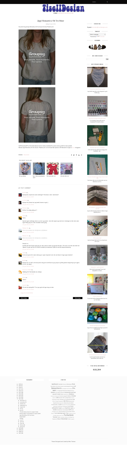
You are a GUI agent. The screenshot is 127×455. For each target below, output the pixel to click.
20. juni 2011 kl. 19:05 (28, 257)
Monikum (24, 208)
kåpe (65, 399)
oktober (22, 404)
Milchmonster (71, 401)
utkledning (66, 417)
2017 (20, 389)
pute (60, 404)
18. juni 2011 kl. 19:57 (28, 197)
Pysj (62, 404)
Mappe (57, 401)
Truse (63, 415)
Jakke (57, 397)
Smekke (55, 409)
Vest (73, 417)
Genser (53, 392)
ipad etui (54, 397)
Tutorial (55, 417)
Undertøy (62, 417)
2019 (20, 386)
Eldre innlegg (77, 298)
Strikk (72, 409)
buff (75, 386)
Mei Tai (66, 401)
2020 (20, 384)
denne (73, 147)
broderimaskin (67, 386)
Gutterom (62, 392)
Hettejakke (57, 396)
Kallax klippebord (97, 296)
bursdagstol (64, 388)
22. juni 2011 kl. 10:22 (28, 289)
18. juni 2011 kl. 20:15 (28, 204)
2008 (20, 431)
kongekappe (54, 399)
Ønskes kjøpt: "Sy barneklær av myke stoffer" (30, 413)
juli (21, 408)
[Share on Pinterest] (76, 155)
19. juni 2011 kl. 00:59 (28, 224)
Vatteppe (70, 417)
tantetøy (59, 413)
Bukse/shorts (56, 388)
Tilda (67, 413)
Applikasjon (55, 384)
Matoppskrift (60, 401)
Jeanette (24, 285)
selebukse (72, 404)
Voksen (59, 419)
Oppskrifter (61, 403)
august (21, 407)
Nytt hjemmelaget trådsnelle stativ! (97, 118)
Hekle (62, 394)
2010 (20, 428)
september (22, 405)
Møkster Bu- (25, 228)
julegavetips (68, 397)
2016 (20, 390)
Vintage (21, 418)
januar (21, 426)
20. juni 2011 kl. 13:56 (28, 240)
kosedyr (58, 399)
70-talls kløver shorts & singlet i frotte (29, 412)
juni (21, 410)
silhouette (55, 408)
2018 (20, 387)
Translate (102, 36)
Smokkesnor (60, 409)
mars (21, 423)
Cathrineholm (69, 388)
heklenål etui (66, 394)
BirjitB (23, 260)
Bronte (72, 386)
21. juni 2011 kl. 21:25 (28, 282)
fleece (73, 390)
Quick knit (66, 404)
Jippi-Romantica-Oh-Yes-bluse (27, 415)
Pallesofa (66, 403)
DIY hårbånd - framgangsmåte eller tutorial (97, 208)
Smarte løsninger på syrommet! (97, 325)
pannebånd (71, 403)
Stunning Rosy (62, 411)
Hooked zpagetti (63, 396)
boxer (62, 386)
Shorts (71, 406)
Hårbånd (69, 396)
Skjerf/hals (67, 408)
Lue (73, 399)
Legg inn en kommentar (27, 293)
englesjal (60, 390)
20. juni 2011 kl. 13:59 (28, 249)
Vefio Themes (72, 441)
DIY (57, 390)
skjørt (71, 408)
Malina (53, 401)
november (22, 402)
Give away (57, 392)
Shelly (68, 406)
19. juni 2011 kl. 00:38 (28, 212)
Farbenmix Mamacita (67, 390)
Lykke (23, 215)
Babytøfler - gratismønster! (97, 267)
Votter (69, 419)
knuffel (24, 192)
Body (73, 384)
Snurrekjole (65, 409)
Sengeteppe (65, 406)
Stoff (70, 409)
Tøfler (59, 417)
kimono (72, 397)
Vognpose (54, 419)
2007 (20, 433)
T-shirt (55, 413)
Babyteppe (69, 384)
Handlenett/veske (69, 392)
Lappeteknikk (69, 399)
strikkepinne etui (55, 411)
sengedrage (55, 406)
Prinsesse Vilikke (26, 269)
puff (58, 404)
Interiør (74, 396)
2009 (20, 430)
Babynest (65, 384)
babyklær (61, 384)
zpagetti (72, 419)
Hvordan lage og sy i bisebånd (97, 147)
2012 (20, 397)
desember (22, 400)
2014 (20, 394)
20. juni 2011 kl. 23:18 (28, 274)
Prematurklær (54, 404)
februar (22, 425)
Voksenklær (26, 155)
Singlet (60, 408)
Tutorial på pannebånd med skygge (97, 355)
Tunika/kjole (69, 415)
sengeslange (60, 406)
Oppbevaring (56, 403)
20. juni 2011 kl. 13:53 (28, 232)
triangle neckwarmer (57, 415)
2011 (20, 399)
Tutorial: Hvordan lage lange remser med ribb (97, 177)
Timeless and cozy (72, 413)
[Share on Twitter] (74, 155)
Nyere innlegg (24, 298)
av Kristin (24, 200)
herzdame (53, 396)
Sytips (52, 413)
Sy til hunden (69, 411)
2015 (20, 392)
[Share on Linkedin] (79, 155)
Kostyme (62, 399)
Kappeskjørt (22, 417)
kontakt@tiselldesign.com (65, 13)
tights (64, 413)
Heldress (71, 394)
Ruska (69, 404)
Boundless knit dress (56, 386)
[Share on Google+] (82, 155)
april (21, 421)
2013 (20, 395)
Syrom (73, 411)
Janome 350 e (62, 397)
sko (74, 408)
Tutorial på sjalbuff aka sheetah (97, 89)
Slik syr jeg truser (97, 238)
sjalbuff (63, 408)
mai (21, 420)
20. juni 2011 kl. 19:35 (28, 266)
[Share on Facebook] (71, 155)
